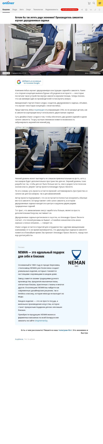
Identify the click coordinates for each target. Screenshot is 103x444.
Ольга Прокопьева (94, 73)
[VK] (90, 9)
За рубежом (19, 339)
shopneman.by (41, 320)
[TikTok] (95, 9)
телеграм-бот (65, 330)
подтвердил (39, 110)
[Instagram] (86, 9)
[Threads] (99, 9)
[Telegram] (81, 9)
